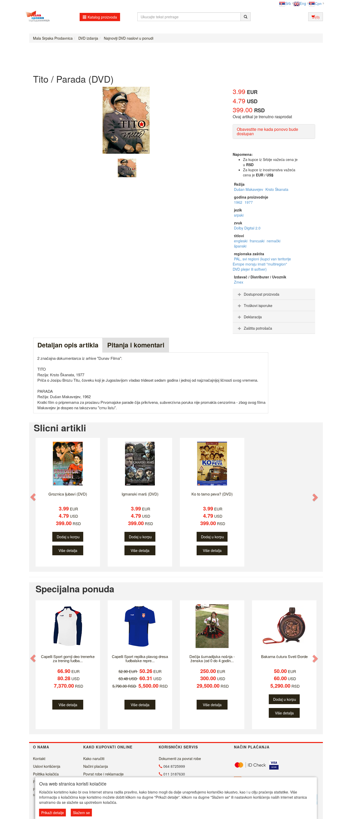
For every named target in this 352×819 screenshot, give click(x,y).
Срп (318, 3)
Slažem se (81, 812)
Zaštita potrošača (258, 328)
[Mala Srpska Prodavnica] (36, 16)
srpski (239, 215)
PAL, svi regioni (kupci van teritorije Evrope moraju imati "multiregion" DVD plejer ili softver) (262, 264)
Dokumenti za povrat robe (180, 758)
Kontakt (39, 758)
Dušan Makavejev (249, 189)
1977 (249, 202)
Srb (288, 3)
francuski (257, 240)
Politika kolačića (46, 774)
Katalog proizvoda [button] (102, 17)
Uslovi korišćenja (46, 766)
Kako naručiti (93, 758)
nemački (273, 240)
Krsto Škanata (276, 189)
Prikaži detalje (52, 812)
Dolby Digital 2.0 (247, 228)
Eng (303, 3)
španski (240, 246)
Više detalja (67, 550)
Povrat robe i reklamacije (103, 774)
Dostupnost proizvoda (261, 294)
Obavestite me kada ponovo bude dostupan (267, 131)
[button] (33, 497)
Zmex (238, 282)
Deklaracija (253, 316)
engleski (241, 240)
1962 (238, 202)
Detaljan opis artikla (67, 344)
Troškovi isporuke (258, 305)
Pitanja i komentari (135, 344)
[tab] (274, 294)
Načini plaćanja (95, 766)
